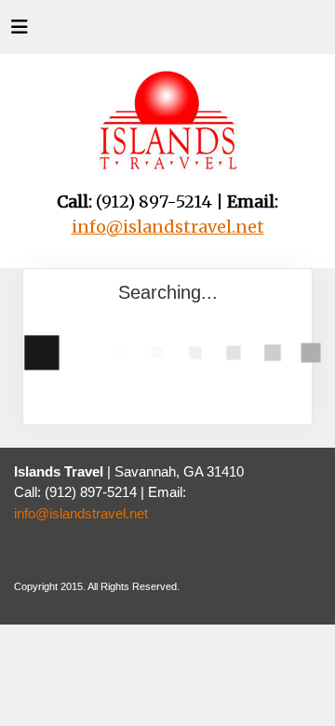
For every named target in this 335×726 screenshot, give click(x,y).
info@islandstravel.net (81, 513)
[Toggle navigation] (19, 32)
